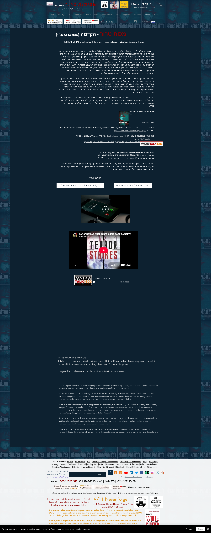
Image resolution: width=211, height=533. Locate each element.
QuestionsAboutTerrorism (62, 467)
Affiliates (86, 41)
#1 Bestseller (80, 461)
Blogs (145, 461)
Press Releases (111, 41)
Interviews (110, 464)
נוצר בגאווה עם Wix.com (56, 474)
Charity (55, 464)
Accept (200, 529)
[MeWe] (157, 472)
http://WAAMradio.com (144, 138)
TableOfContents (134, 467)
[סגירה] (208, 529)
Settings (189, 529)
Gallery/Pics (92, 464)
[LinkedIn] (131, 472)
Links (142, 464)
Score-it (92, 467)
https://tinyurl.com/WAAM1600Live (99, 141)
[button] (117, 14)
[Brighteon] (126, 472)
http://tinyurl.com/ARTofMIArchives (130, 141)
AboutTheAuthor (98, 461)
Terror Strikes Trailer (149, 467)
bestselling (118, 385)
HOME (70, 461)
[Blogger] (120, 472)
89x (88, 461)
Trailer (141, 41)
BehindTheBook (134, 461)
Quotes (123, 41)
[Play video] (105, 209)
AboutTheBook (112, 461)
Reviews (133, 41)
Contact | (63, 464)
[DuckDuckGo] (162, 472)
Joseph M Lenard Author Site (127, 464)
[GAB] (147, 472)
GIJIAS (101, 464)
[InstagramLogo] (152, 472)
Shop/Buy (101, 467)
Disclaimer (72, 464)
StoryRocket (120, 467)
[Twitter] (136, 472)
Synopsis (110, 467)
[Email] (115, 472)
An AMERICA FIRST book (113, 505)
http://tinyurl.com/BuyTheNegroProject (130, 130)
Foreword (82, 464)
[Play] (94, 282)
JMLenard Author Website (146, 7)
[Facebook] (141, 472)
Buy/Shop (153, 461)
